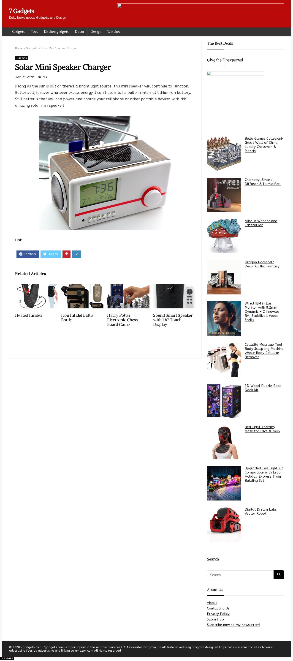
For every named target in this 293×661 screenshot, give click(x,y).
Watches (113, 31)
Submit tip (215, 619)
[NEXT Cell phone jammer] (288, 649)
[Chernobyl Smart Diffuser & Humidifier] (224, 195)
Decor (79, 31)
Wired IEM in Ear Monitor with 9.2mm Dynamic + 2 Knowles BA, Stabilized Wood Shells (262, 311)
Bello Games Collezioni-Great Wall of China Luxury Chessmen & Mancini (264, 144)
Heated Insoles (28, 315)
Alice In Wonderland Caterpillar (261, 223)
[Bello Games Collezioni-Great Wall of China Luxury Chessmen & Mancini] (224, 153)
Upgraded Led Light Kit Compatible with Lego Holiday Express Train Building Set (264, 474)
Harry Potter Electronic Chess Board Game (122, 320)
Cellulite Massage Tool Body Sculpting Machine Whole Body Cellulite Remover (264, 351)
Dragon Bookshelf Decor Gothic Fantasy (262, 264)
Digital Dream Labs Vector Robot (261, 511)
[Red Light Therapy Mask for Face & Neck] (224, 442)
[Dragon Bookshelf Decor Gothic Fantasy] (224, 277)
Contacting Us (218, 608)
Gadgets (18, 31)
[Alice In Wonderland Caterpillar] (224, 236)
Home (18, 48)
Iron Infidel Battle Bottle (77, 317)
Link (18, 240)
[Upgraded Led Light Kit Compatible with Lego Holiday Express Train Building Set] (224, 483)
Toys (34, 31)
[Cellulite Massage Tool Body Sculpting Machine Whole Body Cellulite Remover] (224, 360)
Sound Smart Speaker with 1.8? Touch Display (173, 320)
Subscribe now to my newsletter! (233, 625)
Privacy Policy (218, 614)
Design (95, 31)
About (212, 603)
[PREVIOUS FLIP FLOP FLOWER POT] (4, 649)
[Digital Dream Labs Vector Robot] (224, 524)
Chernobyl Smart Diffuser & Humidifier (263, 182)
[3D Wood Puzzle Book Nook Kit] (224, 401)
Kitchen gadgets (56, 31)
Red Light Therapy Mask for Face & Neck (262, 429)
